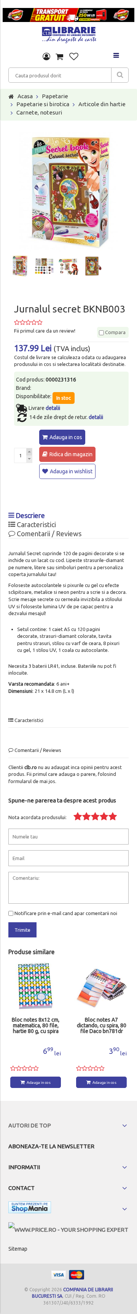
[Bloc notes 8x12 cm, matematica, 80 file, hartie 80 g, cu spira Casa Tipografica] (35, 986)
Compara (115, 332)
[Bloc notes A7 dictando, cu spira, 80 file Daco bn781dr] (101, 986)
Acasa (25, 96)
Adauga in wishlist (71, 471)
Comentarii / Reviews (48, 533)
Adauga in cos (65, 437)
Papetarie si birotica (42, 104)
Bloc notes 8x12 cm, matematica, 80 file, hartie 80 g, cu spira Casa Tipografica (35, 1026)
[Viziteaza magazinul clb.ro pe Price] (68, 1229)
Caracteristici (35, 524)
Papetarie (55, 96)
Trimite (22, 930)
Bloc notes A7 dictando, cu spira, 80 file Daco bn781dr (101, 1025)
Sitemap (17, 1249)
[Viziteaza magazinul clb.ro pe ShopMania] (29, 1209)
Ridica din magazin (70, 454)
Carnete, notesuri (39, 112)
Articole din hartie (102, 104)
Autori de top (29, 1125)
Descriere (29, 515)
